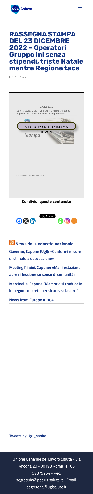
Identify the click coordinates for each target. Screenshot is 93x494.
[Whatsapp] (60, 217)
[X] (26, 217)
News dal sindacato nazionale (45, 243)
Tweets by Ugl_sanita (27, 436)
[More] (74, 217)
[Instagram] (67, 217)
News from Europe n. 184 (31, 300)
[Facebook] (19, 217)
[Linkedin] (33, 217)
